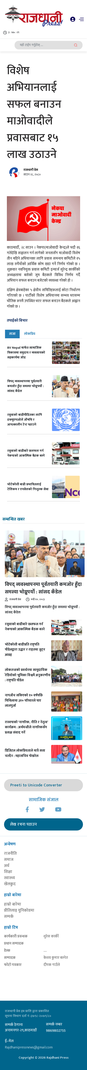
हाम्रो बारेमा (12, 904)
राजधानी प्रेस (30, 169)
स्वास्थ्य (9, 877)
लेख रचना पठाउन (23, 824)
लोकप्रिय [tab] (29, 334)
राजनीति (10, 853)
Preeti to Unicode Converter (36, 785)
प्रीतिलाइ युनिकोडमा (19, 910)
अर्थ (6, 865)
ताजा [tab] (12, 334)
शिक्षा (8, 871)
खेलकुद (10, 884)
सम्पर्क (9, 916)
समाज (8, 859)
